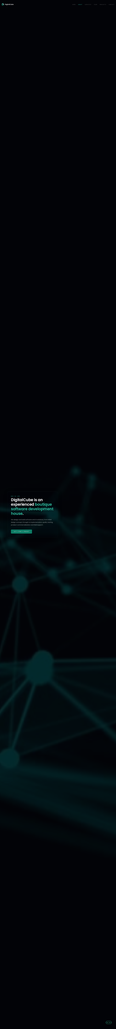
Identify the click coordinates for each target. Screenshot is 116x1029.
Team (95, 4)
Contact (111, 4)
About (80, 4)
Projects (103, 4)
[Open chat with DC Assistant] (108, 1023)
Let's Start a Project (21, 531)
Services (88, 4)
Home (74, 4)
